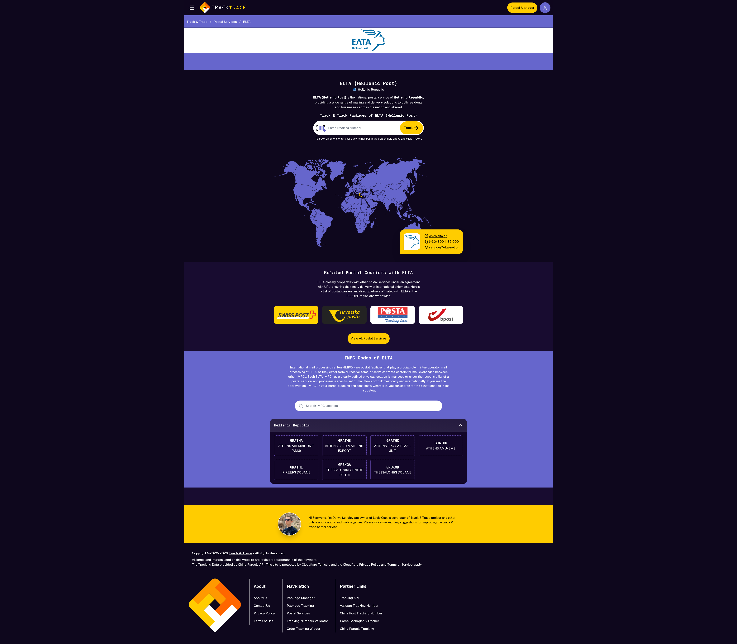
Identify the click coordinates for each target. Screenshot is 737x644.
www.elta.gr (438, 236)
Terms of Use (263, 621)
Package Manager (301, 598)
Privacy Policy (369, 564)
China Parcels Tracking (357, 629)
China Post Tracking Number (361, 613)
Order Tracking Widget (303, 629)
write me (380, 522)
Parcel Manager (522, 8)
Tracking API (349, 598)
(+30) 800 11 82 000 (444, 241)
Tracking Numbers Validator (307, 621)
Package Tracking (300, 605)
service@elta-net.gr (444, 247)
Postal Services (298, 613)
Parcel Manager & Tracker (359, 621)
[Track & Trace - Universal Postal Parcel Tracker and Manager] (223, 7)
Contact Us (262, 605)
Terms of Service (400, 564)
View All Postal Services (369, 338)
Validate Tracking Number (359, 605)
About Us (260, 598)
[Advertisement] (368, 61)
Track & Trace (420, 518)
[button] (192, 8)
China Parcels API (251, 564)
